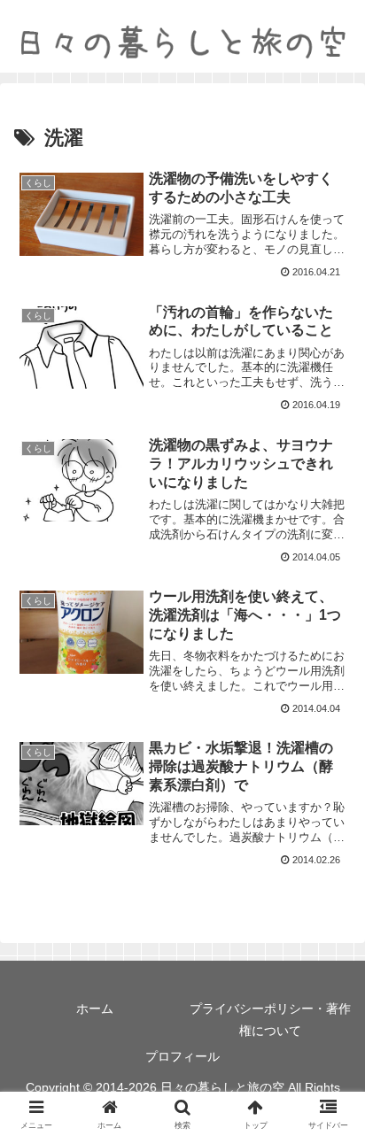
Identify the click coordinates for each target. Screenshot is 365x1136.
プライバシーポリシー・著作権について (270, 1019)
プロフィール (182, 1056)
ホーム (94, 1008)
